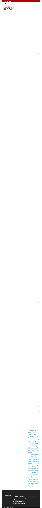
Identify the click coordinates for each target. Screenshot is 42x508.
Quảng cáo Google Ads (35, 465)
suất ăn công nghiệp (35, 475)
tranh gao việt (31, 431)
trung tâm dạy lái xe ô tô (18, 502)
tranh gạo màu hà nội (31, 430)
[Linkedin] (32, 496)
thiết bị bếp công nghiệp (33, 457)
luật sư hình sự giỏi (34, 432)
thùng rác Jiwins (34, 477)
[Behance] (28, 496)
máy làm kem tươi (32, 446)
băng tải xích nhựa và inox (31, 452)
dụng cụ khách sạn (35, 483)
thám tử (30, 428)
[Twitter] (37, 496)
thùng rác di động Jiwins (32, 478)
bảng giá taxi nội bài (31, 471)
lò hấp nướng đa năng (34, 456)
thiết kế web (32, 428)
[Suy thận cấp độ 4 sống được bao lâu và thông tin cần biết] (8, 7)
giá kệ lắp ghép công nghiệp (33, 449)
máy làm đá (36, 445)
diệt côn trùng (29, 427)
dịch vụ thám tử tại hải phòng (33, 467)
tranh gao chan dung (33, 442)
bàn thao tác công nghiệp (32, 455)
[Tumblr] (35, 496)
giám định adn (19, 497)
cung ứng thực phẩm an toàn (32, 476)
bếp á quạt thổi (33, 486)
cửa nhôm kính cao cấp (17, 498)
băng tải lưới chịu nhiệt (33, 448)
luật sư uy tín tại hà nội (31, 438)
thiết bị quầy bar (34, 459)
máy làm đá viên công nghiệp (33, 458)
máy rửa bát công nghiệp (31, 445)
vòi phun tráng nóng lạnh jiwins (34, 479)
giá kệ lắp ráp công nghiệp (31, 454)
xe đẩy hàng (36, 470)
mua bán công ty (31, 429)
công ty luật (35, 428)
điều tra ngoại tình (32, 440)
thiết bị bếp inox (19, 500)
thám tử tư (33, 443)
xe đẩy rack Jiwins (34, 480)
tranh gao (36, 427)
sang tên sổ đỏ (31, 469)
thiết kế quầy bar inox (32, 461)
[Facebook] (30, 496)
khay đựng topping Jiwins (32, 481)
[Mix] (34, 496)
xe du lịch (33, 472)
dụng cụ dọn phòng (34, 484)
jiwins (36, 476)
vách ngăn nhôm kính (31, 464)
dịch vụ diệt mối (33, 427)
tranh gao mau (34, 431)
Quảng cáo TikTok (17, 501)
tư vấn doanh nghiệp (32, 470)
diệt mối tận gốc (31, 439)
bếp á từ (31, 485)
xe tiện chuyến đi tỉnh (35, 434)
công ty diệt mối (35, 439)
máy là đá (37, 486)
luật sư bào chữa (35, 469)
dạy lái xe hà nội (35, 474)
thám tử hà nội (19, 499)
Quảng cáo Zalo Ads (30, 465)
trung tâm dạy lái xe (31, 474)
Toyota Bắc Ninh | (30, 466)
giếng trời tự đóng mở (31, 463)
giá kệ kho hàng (33, 450)
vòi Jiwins (31, 477)
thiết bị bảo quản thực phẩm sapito (17, 503)
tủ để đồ (37, 447)
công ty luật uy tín (33, 435)
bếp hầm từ (31, 486)
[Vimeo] (28, 498)
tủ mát (34, 485)
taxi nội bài (35, 471)
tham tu (22, 499)
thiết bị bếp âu (36, 443)
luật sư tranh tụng (31, 434)
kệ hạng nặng (34, 447)
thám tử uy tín (32, 436)
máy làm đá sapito (23, 502)
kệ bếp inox (30, 459)
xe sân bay (30, 472)
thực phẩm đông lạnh (34, 466)
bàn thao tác (35, 446)
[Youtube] (30, 498)
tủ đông (33, 485)
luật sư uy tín (35, 429)
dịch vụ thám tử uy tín (31, 437)
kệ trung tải (31, 447)
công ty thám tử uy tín (35, 441)
